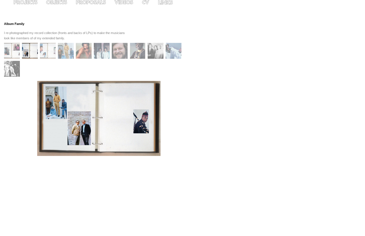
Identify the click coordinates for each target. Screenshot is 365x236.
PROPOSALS (94, 2)
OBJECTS (60, 2)
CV (149, 2)
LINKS (169, 2)
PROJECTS (29, 2)
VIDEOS (127, 2)
